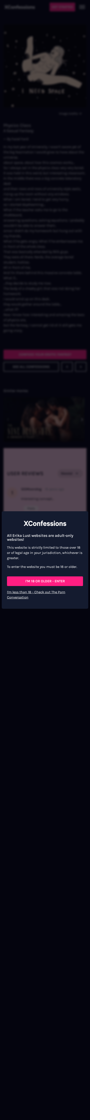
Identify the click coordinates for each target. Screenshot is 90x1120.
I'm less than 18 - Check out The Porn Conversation (36, 594)
